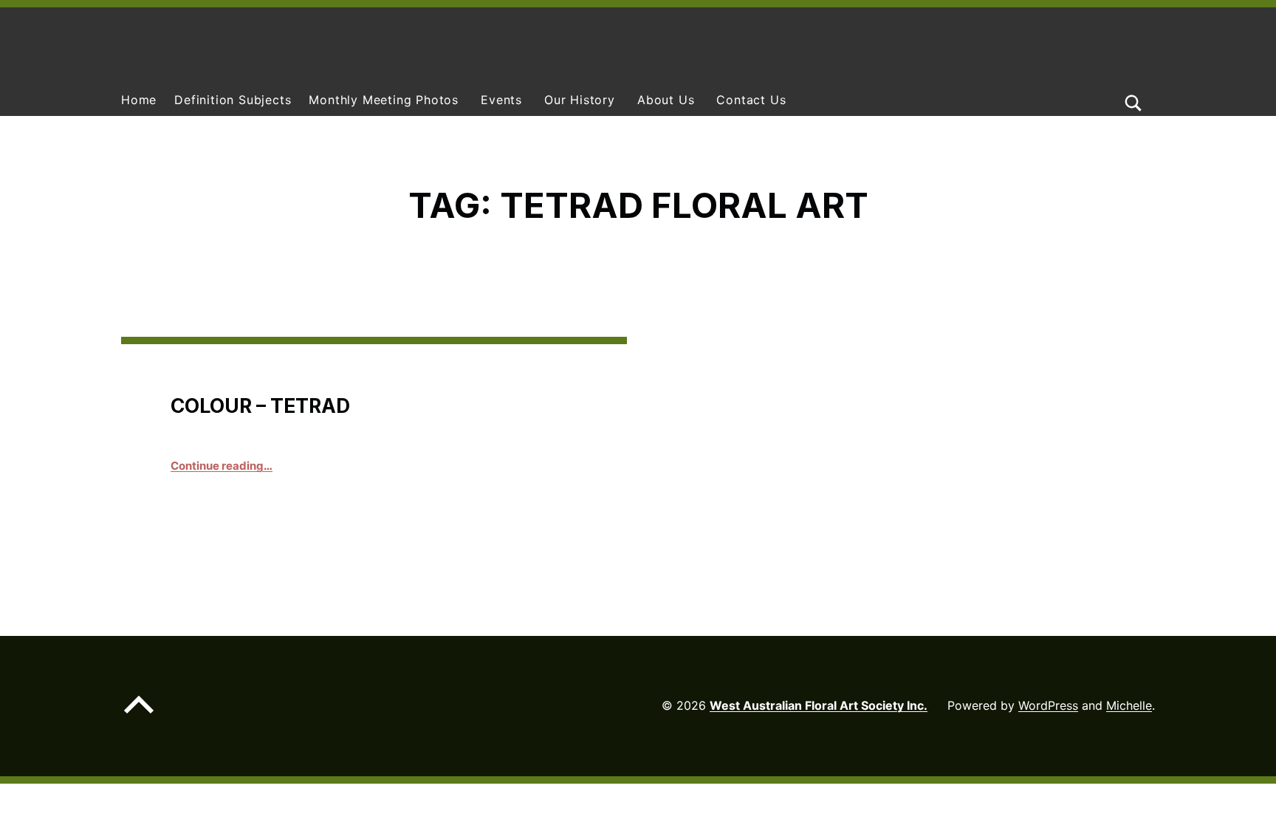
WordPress (1048, 705)
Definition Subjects (232, 99)
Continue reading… (221, 466)
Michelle (1129, 705)
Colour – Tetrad (260, 405)
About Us (665, 99)
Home (139, 99)
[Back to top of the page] (139, 716)
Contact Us (751, 99)
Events (501, 99)
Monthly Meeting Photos (384, 99)
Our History (579, 99)
